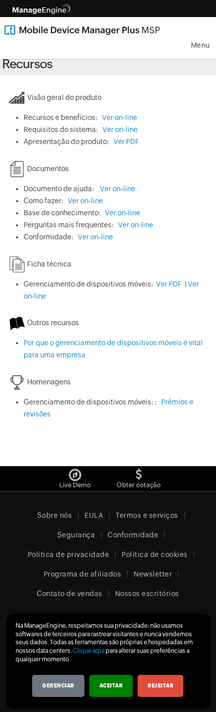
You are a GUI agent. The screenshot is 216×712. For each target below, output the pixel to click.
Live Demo (75, 485)
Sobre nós (54, 515)
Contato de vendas (69, 593)
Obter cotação (139, 485)
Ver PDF (126, 141)
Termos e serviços (147, 515)
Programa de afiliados (83, 574)
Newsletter (153, 574)
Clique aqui (88, 650)
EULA (93, 515)
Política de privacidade (69, 554)
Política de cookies (155, 554)
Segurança (76, 534)
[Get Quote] (139, 472)
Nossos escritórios (147, 593)
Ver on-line (119, 117)
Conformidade (132, 534)
